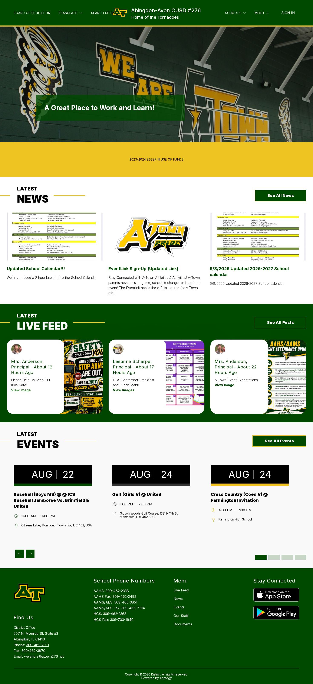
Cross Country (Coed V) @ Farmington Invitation (239, 497)
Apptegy (166, 678)
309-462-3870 (33, 651)
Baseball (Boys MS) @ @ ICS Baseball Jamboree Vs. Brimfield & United (51, 500)
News (178, 599)
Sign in (288, 13)
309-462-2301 (37, 645)
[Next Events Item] (30, 554)
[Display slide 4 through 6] (274, 557)
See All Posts (280, 322)
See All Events (279, 441)
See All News (280, 195)
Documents (183, 624)
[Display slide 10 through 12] (300, 557)
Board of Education (32, 13)
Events (179, 607)
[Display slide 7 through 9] (287, 557)
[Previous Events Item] (19, 554)
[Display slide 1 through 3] (261, 557)
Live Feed (181, 590)
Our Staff (181, 615)
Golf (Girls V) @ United (136, 494)
